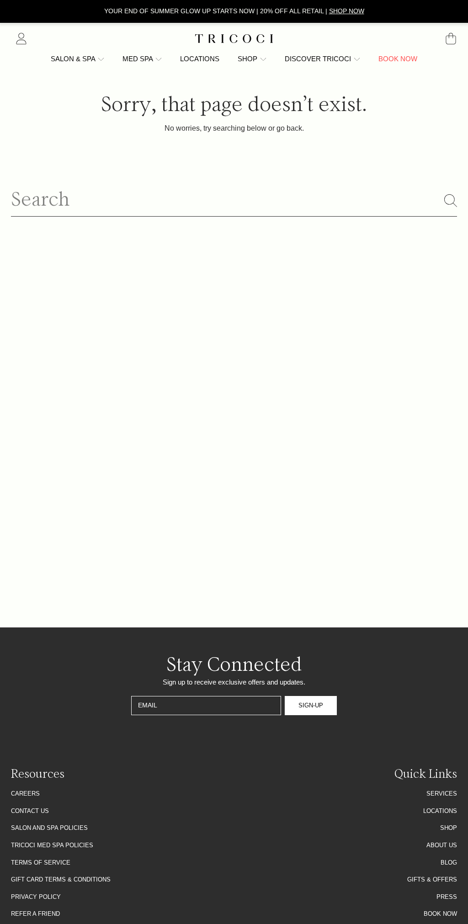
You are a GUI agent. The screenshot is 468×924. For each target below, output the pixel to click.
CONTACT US (30, 810)
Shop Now (346, 11)
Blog (449, 862)
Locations (440, 810)
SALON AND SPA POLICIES (49, 827)
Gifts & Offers (432, 879)
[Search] (451, 201)
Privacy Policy (36, 896)
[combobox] (234, 201)
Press (446, 896)
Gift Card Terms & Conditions (61, 879)
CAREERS (25, 793)
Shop (448, 827)
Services (441, 793)
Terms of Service (40, 862)
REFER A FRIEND (35, 913)
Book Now (440, 913)
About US (441, 845)
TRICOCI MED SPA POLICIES (52, 845)
